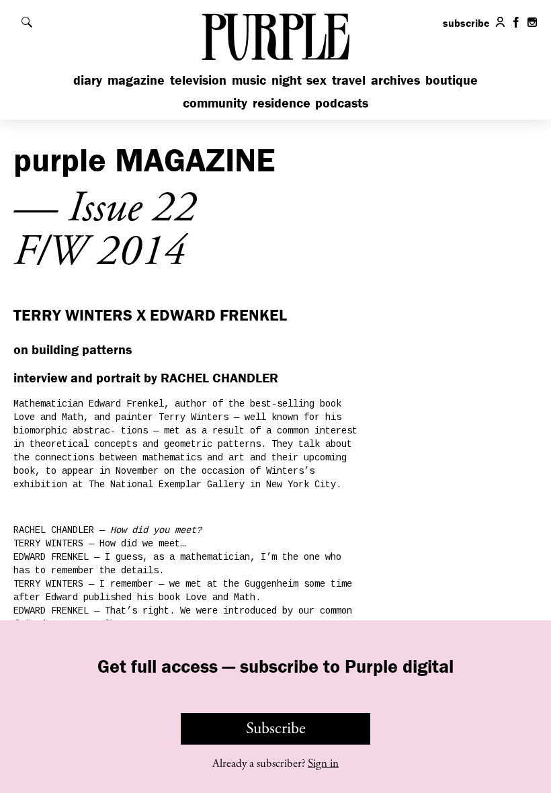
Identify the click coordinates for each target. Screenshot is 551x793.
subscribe (466, 22)
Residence (281, 102)
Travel (349, 79)
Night (286, 79)
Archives (395, 79)
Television (198, 79)
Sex (316, 79)
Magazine (136, 79)
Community (215, 102)
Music (249, 79)
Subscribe (276, 728)
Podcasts (341, 102)
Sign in (323, 763)
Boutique (451, 79)
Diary (87, 79)
